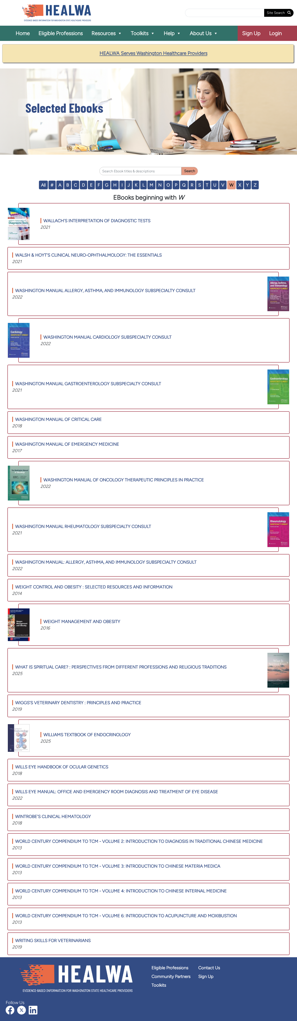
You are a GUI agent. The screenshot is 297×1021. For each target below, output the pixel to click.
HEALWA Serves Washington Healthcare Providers (153, 53)
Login (275, 33)
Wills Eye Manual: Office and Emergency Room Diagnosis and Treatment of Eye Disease (116, 791)
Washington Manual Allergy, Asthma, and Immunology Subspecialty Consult (105, 290)
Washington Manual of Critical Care (58, 419)
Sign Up (251, 33)
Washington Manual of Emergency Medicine (67, 444)
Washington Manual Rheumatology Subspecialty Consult (83, 526)
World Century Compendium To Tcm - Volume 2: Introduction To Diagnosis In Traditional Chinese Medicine (139, 841)
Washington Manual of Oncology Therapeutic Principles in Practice (123, 479)
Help (169, 33)
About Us (201, 33)
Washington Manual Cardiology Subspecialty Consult (107, 337)
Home (23, 33)
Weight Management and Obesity (81, 621)
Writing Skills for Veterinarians (53, 940)
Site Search (276, 13)
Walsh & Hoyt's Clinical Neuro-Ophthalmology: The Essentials (88, 255)
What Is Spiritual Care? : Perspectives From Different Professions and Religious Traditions (121, 667)
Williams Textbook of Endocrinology (87, 734)
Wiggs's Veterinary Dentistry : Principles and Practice (78, 702)
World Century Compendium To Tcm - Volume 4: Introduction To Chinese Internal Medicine (121, 890)
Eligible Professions (60, 33)
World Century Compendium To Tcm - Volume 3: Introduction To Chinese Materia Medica (117, 866)
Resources (104, 33)
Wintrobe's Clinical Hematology (53, 816)
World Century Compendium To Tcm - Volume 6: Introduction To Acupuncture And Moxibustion (126, 915)
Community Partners (171, 976)
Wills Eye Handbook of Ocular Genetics (61, 766)
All (43, 185)
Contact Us (209, 967)
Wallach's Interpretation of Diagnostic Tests (96, 220)
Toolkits (139, 33)
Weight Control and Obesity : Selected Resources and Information (93, 586)
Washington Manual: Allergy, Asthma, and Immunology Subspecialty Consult (106, 562)
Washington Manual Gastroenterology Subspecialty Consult (88, 383)
